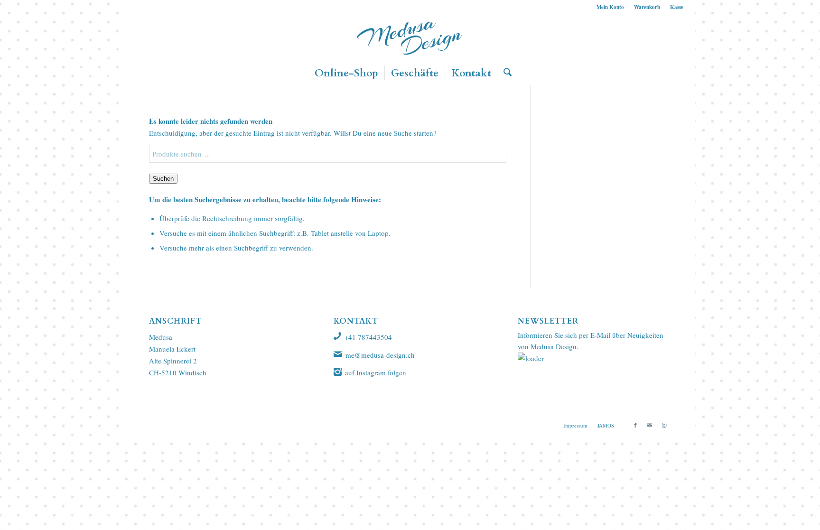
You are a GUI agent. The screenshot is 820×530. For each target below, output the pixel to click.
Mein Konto (610, 7)
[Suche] (504, 73)
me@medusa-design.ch (380, 355)
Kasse (676, 7)
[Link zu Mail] (650, 425)
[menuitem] (610, 7)
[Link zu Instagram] (664, 425)
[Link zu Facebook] (635, 425)
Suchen (163, 178)
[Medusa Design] (410, 37)
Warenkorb (647, 7)
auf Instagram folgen (375, 372)
